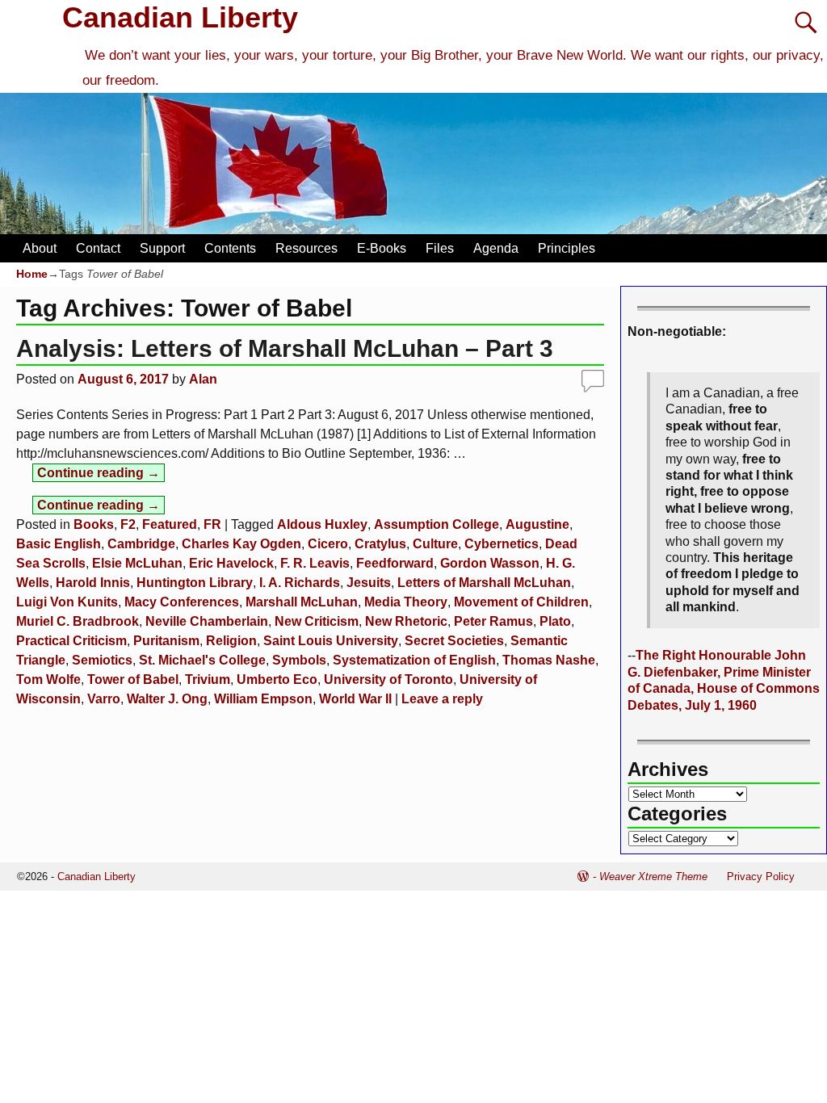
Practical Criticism (71, 641)
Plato (555, 621)
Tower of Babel (132, 679)
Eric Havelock (231, 563)
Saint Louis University (330, 641)
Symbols (299, 660)
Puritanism (166, 641)
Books (93, 524)
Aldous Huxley (322, 524)
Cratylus (380, 544)
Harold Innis (93, 582)
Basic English (58, 544)
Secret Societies (454, 641)
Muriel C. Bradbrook (77, 621)
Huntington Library (194, 582)
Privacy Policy (761, 876)
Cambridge (141, 544)
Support (162, 248)
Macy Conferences (181, 602)
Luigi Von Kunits (67, 602)
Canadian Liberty (180, 17)
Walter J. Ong (167, 699)
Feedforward (395, 563)
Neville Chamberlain (206, 621)
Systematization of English (414, 660)
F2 (128, 524)
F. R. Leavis (315, 563)
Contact (98, 248)
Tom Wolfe (48, 679)
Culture (435, 544)
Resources (306, 248)
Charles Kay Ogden (241, 544)
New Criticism (317, 621)
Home (32, 273)
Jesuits (368, 582)
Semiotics (102, 660)
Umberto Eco (277, 679)
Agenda (495, 248)
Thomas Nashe (548, 660)
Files (440, 248)
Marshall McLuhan (302, 602)
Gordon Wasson (489, 563)
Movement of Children (521, 602)
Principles (566, 248)
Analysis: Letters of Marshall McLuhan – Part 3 (284, 348)
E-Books (381, 248)
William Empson (263, 699)
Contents (230, 248)
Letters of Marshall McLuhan (484, 582)
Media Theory (405, 602)
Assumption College (436, 524)
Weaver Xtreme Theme (653, 876)
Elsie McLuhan (137, 563)
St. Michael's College (202, 660)
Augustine (537, 524)
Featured (169, 524)
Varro (103, 699)
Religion (231, 641)
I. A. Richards (299, 582)
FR (212, 524)
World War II (355, 699)
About (40, 248)
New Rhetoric (406, 621)
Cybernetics (501, 544)
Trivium (207, 679)
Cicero (328, 544)
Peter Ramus (493, 621)
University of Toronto (388, 679)
